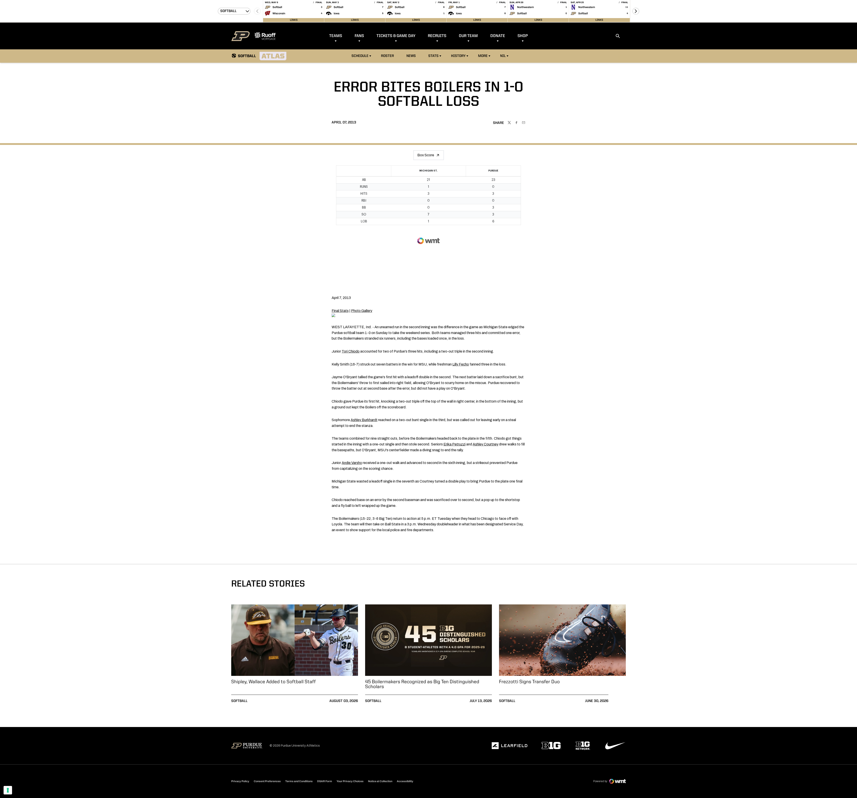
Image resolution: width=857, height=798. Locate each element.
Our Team (468, 36)
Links (293, 20)
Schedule (360, 56)
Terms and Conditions (299, 781)
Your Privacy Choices (350, 781)
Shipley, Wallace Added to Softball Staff (273, 681)
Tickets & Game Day (395, 36)
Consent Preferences (267, 781)
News (411, 56)
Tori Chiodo (351, 351)
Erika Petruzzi (454, 444)
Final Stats (340, 311)
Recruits (437, 36)
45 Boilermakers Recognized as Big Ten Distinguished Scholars (422, 684)
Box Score (425, 155)
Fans (359, 36)
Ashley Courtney (485, 444)
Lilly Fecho (460, 364)
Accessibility (405, 781)
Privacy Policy (240, 781)
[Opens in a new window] (509, 745)
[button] (635, 11)
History (458, 56)
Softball (239, 701)
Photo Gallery (361, 311)
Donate (497, 36)
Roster (387, 56)
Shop (523, 36)
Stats (433, 56)
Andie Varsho (352, 463)
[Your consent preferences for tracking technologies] (8, 790)
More (483, 56)
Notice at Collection (380, 781)
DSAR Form (324, 781)
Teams (335, 36)
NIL (503, 56)
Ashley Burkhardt (364, 420)
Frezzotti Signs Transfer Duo (529, 681)
